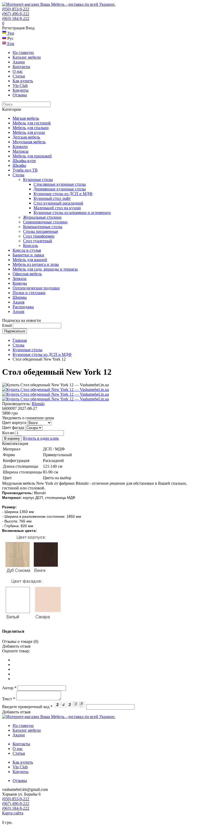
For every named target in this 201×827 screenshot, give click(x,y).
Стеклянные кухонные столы (60, 184)
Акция (18, 302)
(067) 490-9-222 (15, 14)
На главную (23, 52)
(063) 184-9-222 (15, 18)
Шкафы (19, 165)
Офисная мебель (27, 274)
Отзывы (20, 95)
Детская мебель (26, 137)
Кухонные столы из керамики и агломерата (72, 212)
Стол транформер (38, 236)
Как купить (23, 81)
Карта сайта (12, 813)
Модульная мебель (29, 142)
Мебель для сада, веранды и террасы (45, 269)
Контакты (21, 66)
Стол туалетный (37, 241)
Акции (19, 62)
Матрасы (21, 151)
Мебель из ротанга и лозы (36, 264)
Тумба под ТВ (25, 170)
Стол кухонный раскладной (58, 203)
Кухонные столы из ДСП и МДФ (63, 193)
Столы (18, 175)
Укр (10, 33)
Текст (8, 699)
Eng (10, 43)
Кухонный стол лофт (52, 198)
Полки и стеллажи (29, 292)
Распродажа (23, 307)
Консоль (30, 245)
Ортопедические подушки (36, 288)
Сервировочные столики (45, 222)
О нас (18, 71)
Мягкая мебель (26, 118)
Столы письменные (40, 231)
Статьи (19, 76)
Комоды (20, 283)
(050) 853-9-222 (15, 9)
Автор (9, 688)
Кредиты (21, 90)
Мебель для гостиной (32, 123)
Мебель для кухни (29, 132)
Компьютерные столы (42, 226)
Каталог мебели (27, 57)
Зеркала (19, 278)
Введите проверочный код (27, 706)
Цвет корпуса (14, 422)
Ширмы (20, 297)
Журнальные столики (42, 217)
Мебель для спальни (31, 127)
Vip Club (20, 85)
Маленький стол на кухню (57, 208)
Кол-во (8, 433)
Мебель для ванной (30, 259)
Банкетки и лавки (28, 255)
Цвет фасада (13, 427)
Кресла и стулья (27, 250)
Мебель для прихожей (32, 156)
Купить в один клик (41, 438)
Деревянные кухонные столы (60, 189)
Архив (18, 311)
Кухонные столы (38, 179)
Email (7, 325)
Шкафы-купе (24, 160)
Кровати (20, 146)
